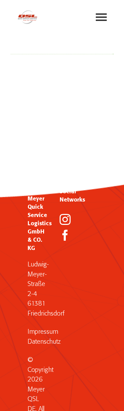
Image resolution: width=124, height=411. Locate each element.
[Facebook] (65, 235)
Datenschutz (44, 342)
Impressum (43, 332)
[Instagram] (65, 219)
